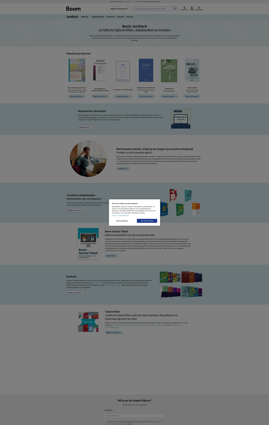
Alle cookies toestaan (147, 220)
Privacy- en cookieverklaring (120, 215)
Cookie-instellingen (122, 221)
